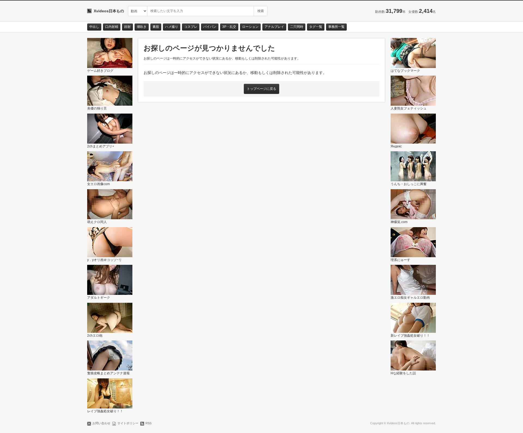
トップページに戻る (261, 89)
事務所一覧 (336, 27)
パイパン (209, 27)
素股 (156, 27)
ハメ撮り (171, 27)
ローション (250, 27)
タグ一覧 (315, 27)
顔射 (127, 27)
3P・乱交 (229, 27)
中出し (94, 27)
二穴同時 (296, 27)
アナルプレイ (274, 27)
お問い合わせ (101, 423)
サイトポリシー (127, 423)
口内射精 (111, 27)
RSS (148, 423)
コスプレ (190, 27)
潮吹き (142, 27)
